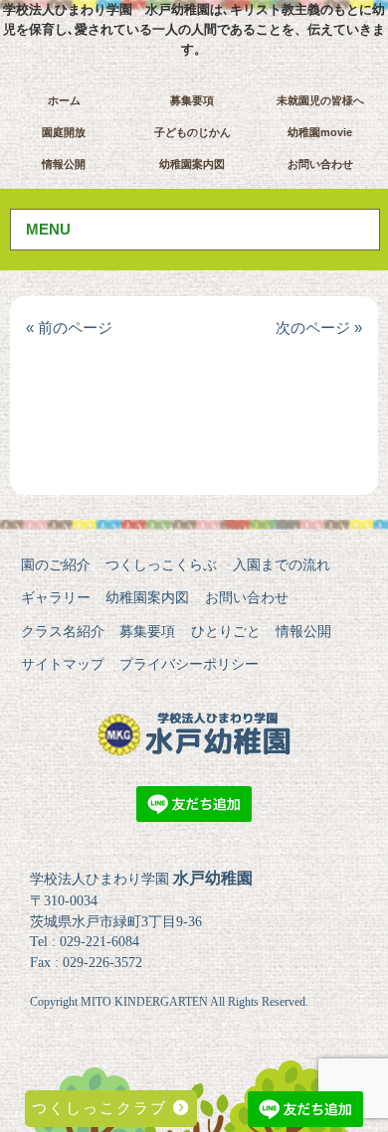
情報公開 (64, 164)
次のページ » (319, 327)
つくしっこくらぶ (161, 564)
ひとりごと (226, 631)
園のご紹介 (56, 564)
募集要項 (192, 100)
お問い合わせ (320, 164)
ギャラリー (56, 597)
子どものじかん (192, 132)
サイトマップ (62, 664)
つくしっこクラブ (102, 1107)
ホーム (64, 100)
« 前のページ (69, 327)
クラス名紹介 (62, 631)
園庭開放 (64, 132)
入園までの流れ (281, 564)
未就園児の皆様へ (320, 100)
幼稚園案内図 (192, 164)
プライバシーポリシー (189, 664)
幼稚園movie (320, 132)
